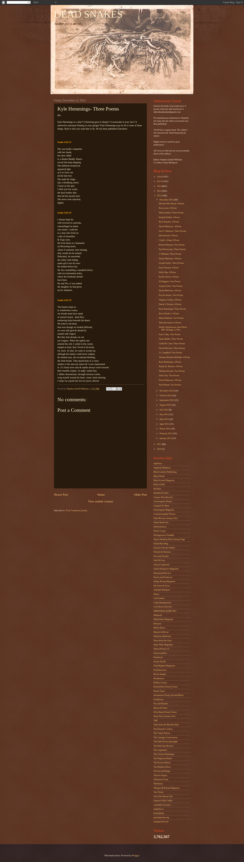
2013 (159, 191)
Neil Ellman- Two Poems (170, 385)
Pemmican (158, 657)
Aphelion (158, 463)
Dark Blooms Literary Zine (166, 518)
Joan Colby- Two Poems (169, 334)
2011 (159, 444)
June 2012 (164, 414)
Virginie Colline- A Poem (170, 300)
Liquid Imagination (162, 602)
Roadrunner (159, 678)
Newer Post (61, 494)
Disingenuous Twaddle (164, 535)
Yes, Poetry (158, 792)
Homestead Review (162, 573)
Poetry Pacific (160, 661)
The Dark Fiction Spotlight (166, 741)
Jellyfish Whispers (162, 590)
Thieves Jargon (160, 775)
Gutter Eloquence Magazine (166, 569)
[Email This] (107, 389)
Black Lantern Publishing (165, 472)
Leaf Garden (159, 598)
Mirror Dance (159, 628)
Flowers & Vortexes (162, 552)
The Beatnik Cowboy (163, 729)
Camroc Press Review (163, 497)
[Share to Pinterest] (120, 389)
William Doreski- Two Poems (172, 371)
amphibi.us (158, 809)
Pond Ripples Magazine (164, 666)
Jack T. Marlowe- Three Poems (172, 231)
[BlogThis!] (111, 389)
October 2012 (166, 395)
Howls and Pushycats (163, 577)
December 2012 (167, 200)
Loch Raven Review (163, 607)
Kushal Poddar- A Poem (169, 217)
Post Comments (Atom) (76, 510)
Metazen (157, 623)
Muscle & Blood (161, 632)
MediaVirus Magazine (163, 619)
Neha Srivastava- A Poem (170, 323)
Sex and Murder (161, 703)
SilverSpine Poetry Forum (165, 712)
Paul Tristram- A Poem (169, 268)
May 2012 (164, 419)
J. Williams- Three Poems (170, 254)
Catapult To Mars (161, 506)
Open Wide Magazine (163, 645)
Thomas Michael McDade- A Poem (174, 357)
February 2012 (166, 433)
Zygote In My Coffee (163, 800)
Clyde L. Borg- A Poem (169, 240)
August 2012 (166, 405)
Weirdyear (158, 783)
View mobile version (100, 501)
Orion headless (160, 653)
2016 (159, 177)
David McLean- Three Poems (172, 348)
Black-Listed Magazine (164, 480)
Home (101, 494)
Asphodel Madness (162, 468)
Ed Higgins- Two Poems (169, 281)
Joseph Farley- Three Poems (171, 263)
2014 (159, 186)
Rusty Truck (159, 691)
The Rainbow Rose (162, 767)
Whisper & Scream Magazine (167, 788)
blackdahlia (159, 813)
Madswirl (158, 615)
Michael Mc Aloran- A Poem (171, 203)
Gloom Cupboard (161, 565)
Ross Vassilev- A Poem (169, 222)
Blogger (135, 855)
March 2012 (165, 429)
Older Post (140, 494)
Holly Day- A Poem (167, 272)
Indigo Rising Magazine (164, 581)
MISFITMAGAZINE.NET (165, 611)
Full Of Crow (159, 560)
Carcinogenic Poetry (163, 501)
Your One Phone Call (163, 796)
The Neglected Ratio (163, 758)
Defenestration (160, 527)
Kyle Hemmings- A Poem (170, 362)
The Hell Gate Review (163, 746)
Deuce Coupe (160, 531)
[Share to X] (114, 389)
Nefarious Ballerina (162, 636)
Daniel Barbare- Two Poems (171, 318)
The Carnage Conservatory (166, 737)
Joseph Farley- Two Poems (170, 286)
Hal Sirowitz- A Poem (168, 235)
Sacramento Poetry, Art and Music (169, 695)
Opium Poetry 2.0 (161, 649)
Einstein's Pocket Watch (164, 548)
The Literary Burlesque (164, 754)
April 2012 (165, 424)
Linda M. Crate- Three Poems (172, 343)
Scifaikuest (158, 699)
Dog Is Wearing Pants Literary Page (169, 539)
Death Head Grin (161, 522)
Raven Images (160, 674)
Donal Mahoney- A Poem (170, 226)
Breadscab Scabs (161, 493)
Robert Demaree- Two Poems (172, 245)
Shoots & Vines (160, 708)
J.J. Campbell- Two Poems (170, 352)
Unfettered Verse (161, 779)
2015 (159, 181)
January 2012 (166, 438)
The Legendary (160, 750)
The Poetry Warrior (162, 762)
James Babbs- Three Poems (171, 339)
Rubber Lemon (160, 682)
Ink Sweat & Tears (162, 586)
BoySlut (157, 489)
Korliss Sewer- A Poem (169, 277)
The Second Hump (162, 771)
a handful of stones (162, 805)
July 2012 (164, 410)
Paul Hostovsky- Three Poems (172, 249)
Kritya (156, 594)
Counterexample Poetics (164, 514)
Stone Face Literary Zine (165, 716)
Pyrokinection (160, 670)
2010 (159, 449)
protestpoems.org (161, 817)
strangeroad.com (161, 821)
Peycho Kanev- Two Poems (171, 295)
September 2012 (167, 400)
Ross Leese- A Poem (168, 208)
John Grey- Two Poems (169, 375)
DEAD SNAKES (88, 14)
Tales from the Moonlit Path (166, 725)
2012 (159, 195)
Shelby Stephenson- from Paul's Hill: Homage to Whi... (173, 328)
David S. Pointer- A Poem (170, 304)
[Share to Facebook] (117, 389)
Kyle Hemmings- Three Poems (172, 309)
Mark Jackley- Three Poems (171, 213)
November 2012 (167, 391)
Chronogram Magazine (164, 510)
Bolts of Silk (159, 484)
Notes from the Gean (163, 640)
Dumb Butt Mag (161, 543)
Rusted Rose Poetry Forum (165, 687)
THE (156, 720)
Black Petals (159, 476)
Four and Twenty (161, 556)
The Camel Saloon (162, 733)
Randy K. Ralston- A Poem (171, 366)
